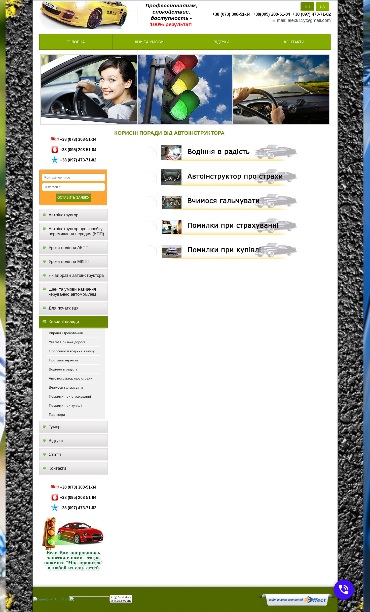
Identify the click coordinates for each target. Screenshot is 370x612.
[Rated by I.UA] (89, 600)
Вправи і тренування (66, 333)
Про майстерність (63, 360)
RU (307, 7)
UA (322, 7)
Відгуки (221, 42)
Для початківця (64, 308)
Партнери (57, 415)
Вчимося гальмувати (66, 387)
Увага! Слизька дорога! (68, 342)
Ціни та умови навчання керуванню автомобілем (72, 292)
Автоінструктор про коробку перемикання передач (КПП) (76, 231)
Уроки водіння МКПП (69, 261)
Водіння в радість (63, 369)
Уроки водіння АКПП (69, 247)
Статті (55, 454)
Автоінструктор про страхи (70, 378)
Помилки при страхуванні (70, 396)
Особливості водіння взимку (72, 351)
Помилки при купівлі (65, 405)
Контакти (294, 42)
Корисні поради (64, 322)
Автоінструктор (64, 215)
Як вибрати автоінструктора (76, 275)
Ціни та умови (148, 42)
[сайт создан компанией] (297, 605)
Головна (76, 42)
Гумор (54, 426)
